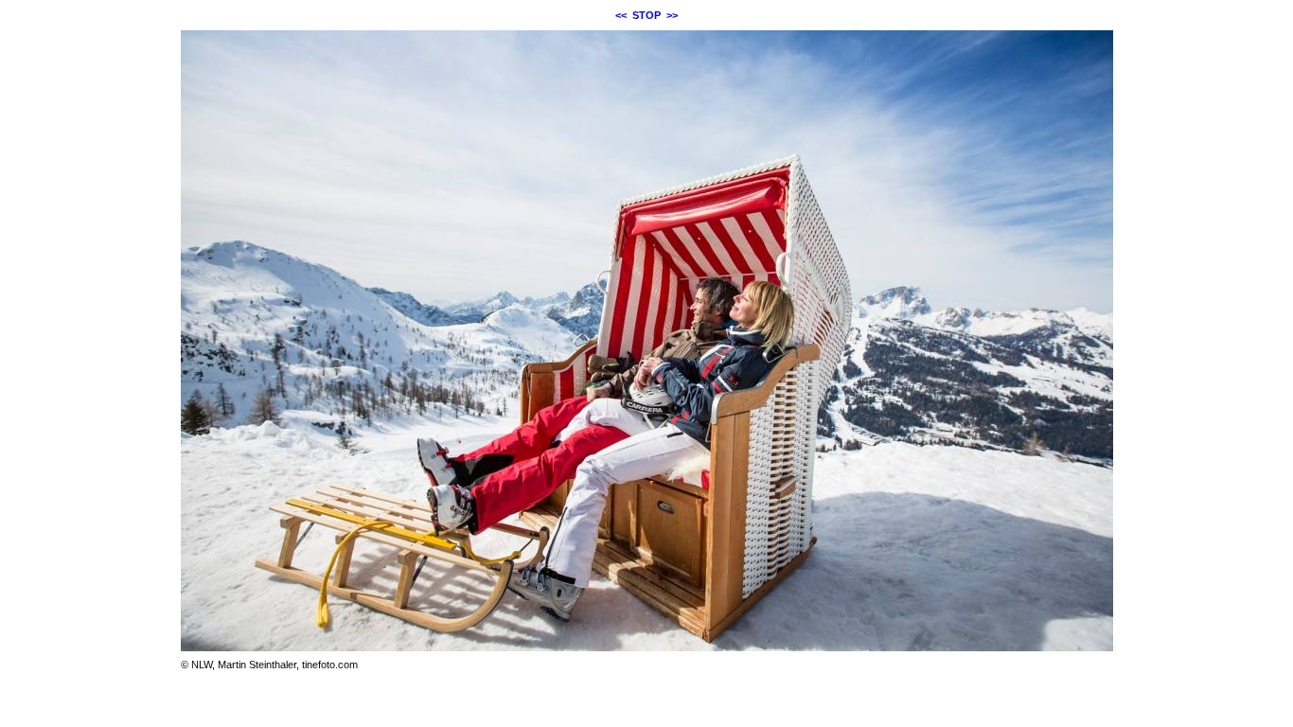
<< (621, 15)
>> (672, 15)
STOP (646, 15)
